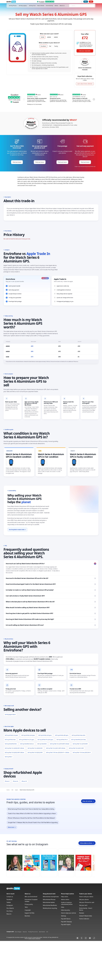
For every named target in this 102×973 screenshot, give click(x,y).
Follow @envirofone (87, 843)
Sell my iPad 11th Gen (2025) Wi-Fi (82, 752)
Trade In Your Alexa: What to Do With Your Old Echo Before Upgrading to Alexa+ (32, 813)
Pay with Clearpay (66, 922)
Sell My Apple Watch (10, 714)
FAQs (62, 907)
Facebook (9, 899)
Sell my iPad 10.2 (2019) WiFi (80, 744)
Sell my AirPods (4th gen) (61, 735)
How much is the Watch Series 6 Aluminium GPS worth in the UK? (50, 578)
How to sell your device (86, 896)
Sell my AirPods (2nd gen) (28, 735)
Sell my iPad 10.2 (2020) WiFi (35, 748)
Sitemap (63, 916)
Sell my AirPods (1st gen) (11, 735)
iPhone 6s (15, 781)
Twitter (9, 902)
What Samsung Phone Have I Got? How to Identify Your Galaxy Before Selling (31, 809)
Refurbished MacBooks (50, 905)
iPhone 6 (7, 781)
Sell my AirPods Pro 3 (62, 739)
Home (8, 790)
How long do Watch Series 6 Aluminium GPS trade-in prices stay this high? (50, 619)
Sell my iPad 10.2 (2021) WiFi (76, 748)
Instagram (10, 905)
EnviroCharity (49, 5)
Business (27, 916)
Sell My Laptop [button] (23, 5)
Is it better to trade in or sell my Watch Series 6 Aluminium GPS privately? (50, 590)
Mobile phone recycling (50, 908)
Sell (91, 1)
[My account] (82, 2)
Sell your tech (83, 905)
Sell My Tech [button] (32, 5)
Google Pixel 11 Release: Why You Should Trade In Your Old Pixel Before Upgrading (33, 822)
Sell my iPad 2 (8, 756)
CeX (47, 931)
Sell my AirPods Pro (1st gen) (26, 739)
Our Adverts (10, 908)
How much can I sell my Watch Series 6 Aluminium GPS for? (51, 564)
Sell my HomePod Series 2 (27, 744)
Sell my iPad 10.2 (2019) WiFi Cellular (59, 744)
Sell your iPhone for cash (86, 902)
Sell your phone (84, 899)
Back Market (42, 931)
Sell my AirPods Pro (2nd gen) (45, 739)
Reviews (81, 913)
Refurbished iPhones (49, 899)
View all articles (88, 801)
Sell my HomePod (42, 744)
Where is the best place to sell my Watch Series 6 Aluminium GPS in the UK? (50, 602)
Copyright (28, 910)
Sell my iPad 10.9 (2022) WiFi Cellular (14, 752)
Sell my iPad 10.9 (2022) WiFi (35, 752)
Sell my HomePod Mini (11, 744)
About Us (62, 5)
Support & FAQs (29, 913)
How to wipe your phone (68, 913)
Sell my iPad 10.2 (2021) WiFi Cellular (55, 748)
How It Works (40, 5)
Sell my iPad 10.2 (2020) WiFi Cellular (14, 748)
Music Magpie (18, 931)
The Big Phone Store (33, 931)
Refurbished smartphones (51, 896)
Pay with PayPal (65, 924)
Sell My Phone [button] (12, 5)
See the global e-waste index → (17, 529)
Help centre (64, 896)
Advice (56, 5)
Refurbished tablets (49, 902)
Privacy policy (29, 904)
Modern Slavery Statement (34, 938)
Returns (9, 914)
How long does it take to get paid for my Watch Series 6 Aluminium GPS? (50, 613)
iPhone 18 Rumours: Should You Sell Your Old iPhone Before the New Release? (31, 818)
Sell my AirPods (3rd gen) (45, 735)
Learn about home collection (84, 83)
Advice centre (65, 899)
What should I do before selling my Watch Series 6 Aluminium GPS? (50, 607)
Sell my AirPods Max (10, 739)
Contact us (10, 896)
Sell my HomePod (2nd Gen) (78, 739)
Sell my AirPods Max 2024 (78, 735)
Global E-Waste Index (85, 916)
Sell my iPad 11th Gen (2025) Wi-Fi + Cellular (57, 752)
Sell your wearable (84, 51)
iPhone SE (24, 781)
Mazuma (25, 931)
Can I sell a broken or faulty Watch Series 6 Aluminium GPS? (50, 596)
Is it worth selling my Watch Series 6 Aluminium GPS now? (50, 625)
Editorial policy (65, 910)
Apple (16, 790)
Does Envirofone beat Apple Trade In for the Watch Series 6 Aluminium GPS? (50, 584)
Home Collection (84, 919)
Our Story (9, 911)
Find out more (17, 162)
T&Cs (26, 907)
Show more (12, 827)
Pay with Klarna (65, 919)
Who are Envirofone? (31, 896)
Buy (86, 1)
